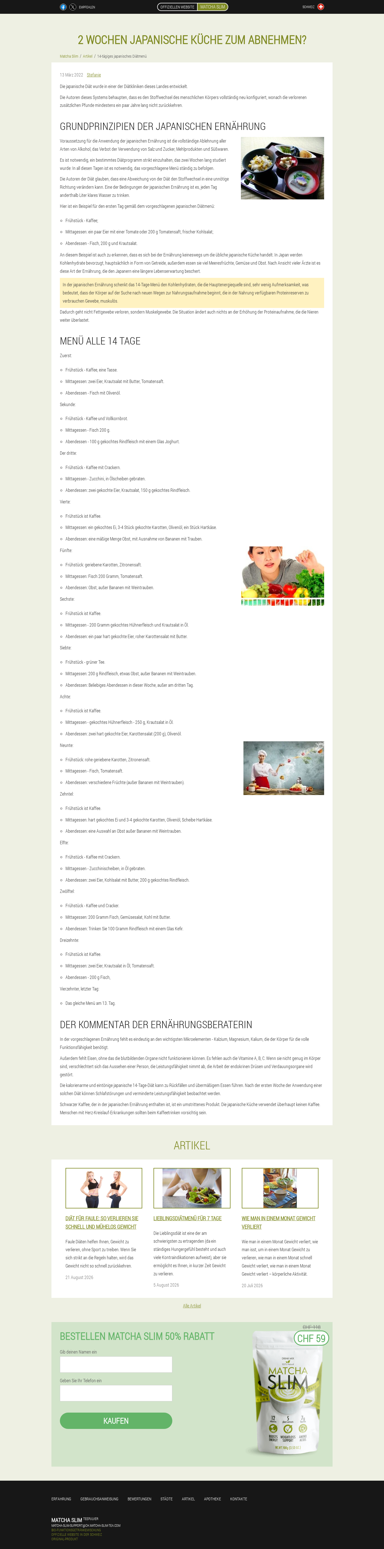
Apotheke (212, 1498)
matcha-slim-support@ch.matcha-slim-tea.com (85, 1525)
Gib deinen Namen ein (78, 1352)
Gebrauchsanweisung (99, 1498)
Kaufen (116, 1420)
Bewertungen (139, 1498)
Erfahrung (61, 1498)
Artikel (188, 1498)
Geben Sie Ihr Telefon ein (81, 1380)
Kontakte (238, 1498)
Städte (167, 1498)
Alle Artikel (192, 1306)
